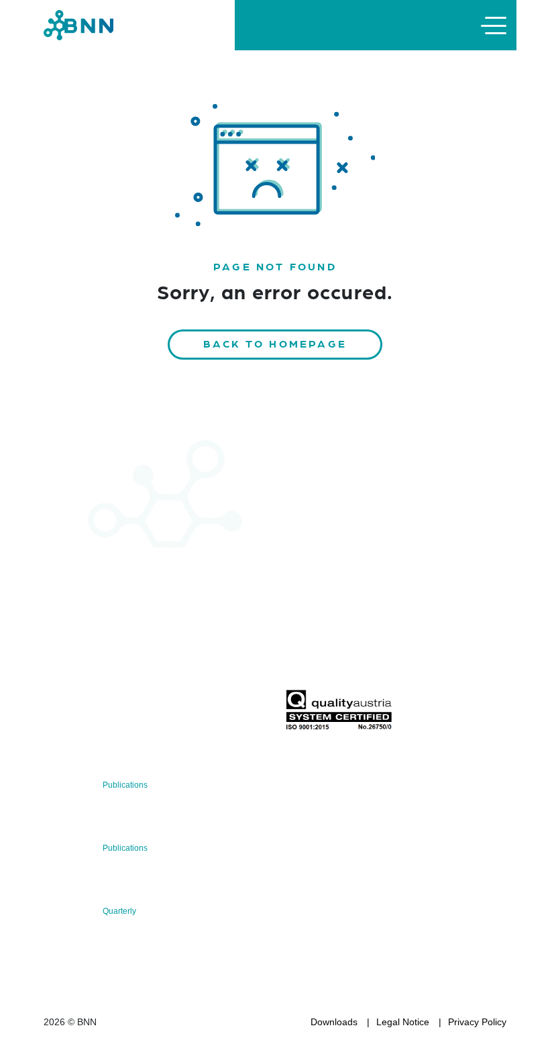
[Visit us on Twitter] (59, 713)
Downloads (334, 1022)
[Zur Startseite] (78, 24)
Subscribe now (364, 658)
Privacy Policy (477, 1022)
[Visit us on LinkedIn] (102, 713)
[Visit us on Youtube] (144, 713)
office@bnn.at (73, 678)
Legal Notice (402, 1022)
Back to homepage (275, 343)
